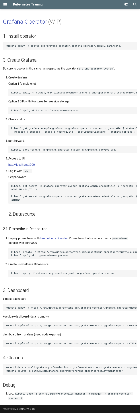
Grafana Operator (25, 21)
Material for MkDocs (25, 409)
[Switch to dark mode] (126, 4)
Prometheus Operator (54, 238)
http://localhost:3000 (21, 164)
